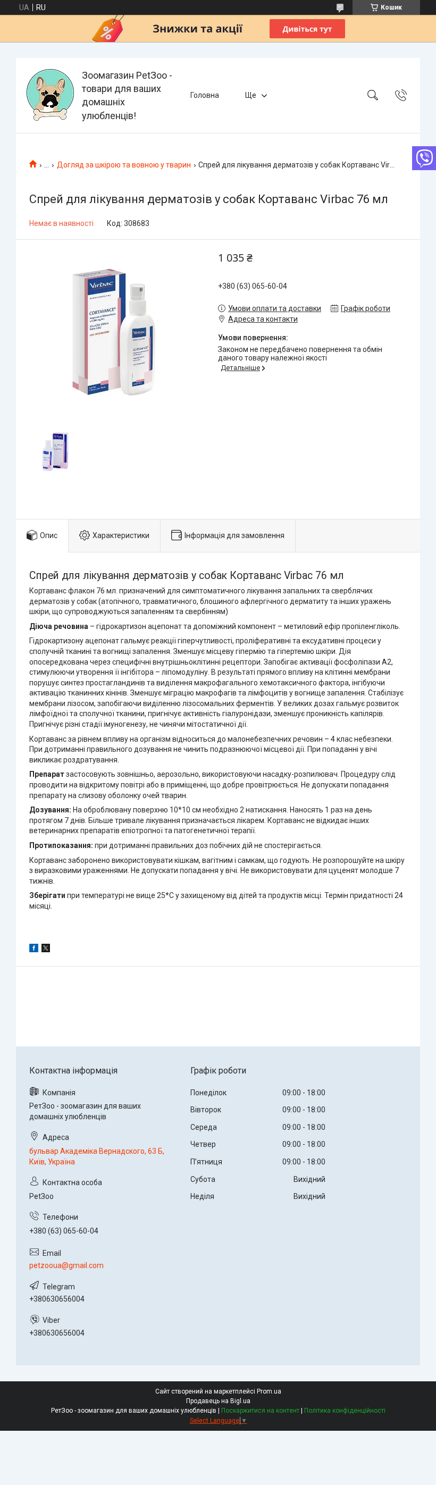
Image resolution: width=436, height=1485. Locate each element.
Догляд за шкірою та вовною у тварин (124, 165)
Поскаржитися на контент (260, 1410)
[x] (45, 949)
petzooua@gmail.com (66, 1265)
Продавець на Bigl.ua (218, 1401)
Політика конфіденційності (344, 1410)
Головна (204, 95)
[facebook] (33, 949)
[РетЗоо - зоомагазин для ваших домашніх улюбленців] (50, 95)
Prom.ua (269, 1391)
